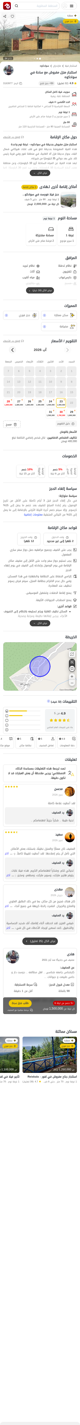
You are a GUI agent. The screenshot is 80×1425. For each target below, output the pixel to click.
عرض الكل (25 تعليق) (43, 941)
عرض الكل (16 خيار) (42, 290)
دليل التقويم (63, 423)
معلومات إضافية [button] (33, 514)
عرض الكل (42, 173)
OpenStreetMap (66, 690)
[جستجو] (16, 6)
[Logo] (7, 6)
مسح (9, 424)
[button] (72, 371)
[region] (40, 666)
